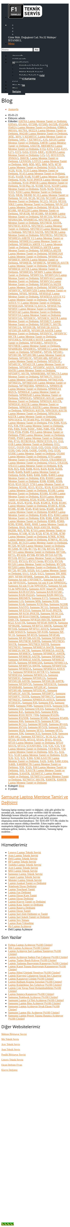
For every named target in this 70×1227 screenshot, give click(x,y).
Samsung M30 (32, 601)
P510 (11, 432)
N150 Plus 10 (26, 185)
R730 (46, 533)
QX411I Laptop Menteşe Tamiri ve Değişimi (32, 465)
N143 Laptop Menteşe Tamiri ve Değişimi (42, 173)
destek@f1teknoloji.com (36, 1132)
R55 (50, 515)
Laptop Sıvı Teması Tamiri (29, 1203)
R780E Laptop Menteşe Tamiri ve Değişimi (36, 538)
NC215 (44, 201)
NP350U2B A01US (48, 327)
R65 (20, 530)
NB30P (27, 195)
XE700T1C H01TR (33, 779)
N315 (11, 192)
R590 (11, 524)
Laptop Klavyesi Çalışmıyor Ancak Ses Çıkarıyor (34, 975)
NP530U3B (14, 355)
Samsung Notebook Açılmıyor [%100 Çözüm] (33, 997)
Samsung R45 (32, 711)
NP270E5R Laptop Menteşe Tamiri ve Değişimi (36, 234)
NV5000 (45, 419)
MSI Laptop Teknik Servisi (22, 870)
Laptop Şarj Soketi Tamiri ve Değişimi (28, 917)
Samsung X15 (32, 733)
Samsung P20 (29, 702)
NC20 (31, 198)
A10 (45, 139)
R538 (62, 505)
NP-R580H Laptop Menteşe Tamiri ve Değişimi (36, 215)
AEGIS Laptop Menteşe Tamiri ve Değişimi (36, 141)
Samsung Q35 (15, 708)
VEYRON (54, 748)
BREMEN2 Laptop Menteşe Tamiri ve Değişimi (35, 147)
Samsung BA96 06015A (49, 595)
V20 (50, 745)
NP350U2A (14, 327)
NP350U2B (29, 327)
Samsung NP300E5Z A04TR (24, 659)
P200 (56, 422)
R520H (50, 499)
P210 (63, 422)
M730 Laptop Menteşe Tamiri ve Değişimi (34, 166)
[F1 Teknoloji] (25, 16)
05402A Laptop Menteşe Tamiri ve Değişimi (32, 127)
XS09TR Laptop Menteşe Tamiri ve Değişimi (37, 781)
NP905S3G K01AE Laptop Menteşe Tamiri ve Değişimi (35, 400)
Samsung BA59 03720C (49, 592)
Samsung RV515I (37, 727)
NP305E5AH (15, 305)
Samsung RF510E (38, 724)
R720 (39, 533)
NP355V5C (50, 342)
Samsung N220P (58, 604)
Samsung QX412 (54, 708)
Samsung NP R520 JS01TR (35, 619)
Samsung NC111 (39, 607)
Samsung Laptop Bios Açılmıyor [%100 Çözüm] (34, 1003)
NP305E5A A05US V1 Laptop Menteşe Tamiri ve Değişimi (34, 301)
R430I (58, 468)
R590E (19, 524)
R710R (23, 533)
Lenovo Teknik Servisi (12, 1059)
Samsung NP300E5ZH (29, 662)
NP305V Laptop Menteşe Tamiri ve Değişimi (32, 308)
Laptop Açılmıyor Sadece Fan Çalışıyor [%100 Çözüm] (38, 957)
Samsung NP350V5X (20, 684)
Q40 (18, 450)
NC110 (23, 198)
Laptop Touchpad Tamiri (21, 889)
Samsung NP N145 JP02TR (46, 610)
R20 (10, 468)
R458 (22, 475)
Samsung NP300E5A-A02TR (47, 650)
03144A (22, 124)
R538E (12, 508)
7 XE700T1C (34, 139)
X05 (50, 751)
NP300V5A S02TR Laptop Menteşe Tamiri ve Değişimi (34, 286)
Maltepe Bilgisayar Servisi (14, 1034)
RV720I (21, 570)
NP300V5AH (55, 287)
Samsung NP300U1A (55, 662)
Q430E (33, 450)
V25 (56, 745)
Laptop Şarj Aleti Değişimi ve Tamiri (28, 914)
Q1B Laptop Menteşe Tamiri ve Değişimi (30, 444)
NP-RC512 (59, 216)
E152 (43, 148)
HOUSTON (57, 155)
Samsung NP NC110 (51, 613)
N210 (47, 185)
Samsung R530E (39, 718)
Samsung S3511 (57, 727)
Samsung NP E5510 (19, 610)
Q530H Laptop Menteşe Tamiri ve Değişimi (36, 455)
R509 (59, 481)
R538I (20, 508)
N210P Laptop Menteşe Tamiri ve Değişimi (37, 187)
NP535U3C (54, 361)
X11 (10, 755)
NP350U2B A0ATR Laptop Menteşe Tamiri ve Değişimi (35, 332)
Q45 (50, 450)
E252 (57, 148)
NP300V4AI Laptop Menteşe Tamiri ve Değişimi (35, 280)
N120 (11, 170)
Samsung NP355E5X (44, 684)
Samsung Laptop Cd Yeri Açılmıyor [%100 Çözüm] (36, 1000)
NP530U (58, 352)
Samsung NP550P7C (42, 693)
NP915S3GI (15, 419)
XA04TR (24, 773)
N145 (11, 176)
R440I (18, 472)
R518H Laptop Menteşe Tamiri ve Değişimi (36, 495)
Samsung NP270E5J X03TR (33, 644)
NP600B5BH (37, 373)
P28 (16, 425)
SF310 (11, 739)
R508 (43, 481)
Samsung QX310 (34, 708)
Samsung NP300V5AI (53, 665)
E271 (11, 152)
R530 (55, 502)
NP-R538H (37, 213)
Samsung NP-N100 (37, 632)
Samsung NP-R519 (26, 635)
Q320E (63, 447)
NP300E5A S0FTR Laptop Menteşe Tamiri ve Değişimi (34, 249)
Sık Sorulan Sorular (25, 1099)
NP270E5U (46, 235)
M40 (25, 164)
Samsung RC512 (17, 724)
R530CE (53, 505)
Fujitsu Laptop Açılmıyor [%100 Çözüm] (30, 944)
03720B (33, 124)
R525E (28, 502)
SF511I (21, 745)
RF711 (11, 555)
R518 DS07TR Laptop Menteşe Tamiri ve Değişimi (38, 489)
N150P (39, 185)
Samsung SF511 (53, 730)
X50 (21, 767)
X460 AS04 (61, 761)
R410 (36, 468)
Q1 (55, 441)
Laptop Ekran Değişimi (20, 898)
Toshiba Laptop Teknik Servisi (24, 864)
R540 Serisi (39, 508)
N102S (52, 167)
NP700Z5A (14, 382)
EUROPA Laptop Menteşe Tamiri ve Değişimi (36, 154)
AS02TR (35, 145)
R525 (20, 502)
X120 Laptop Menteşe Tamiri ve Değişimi (36, 755)
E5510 (33, 152)
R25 (16, 468)
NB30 (19, 195)
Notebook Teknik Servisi (28, 1179)
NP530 (47, 352)
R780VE (53, 539)
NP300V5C (14, 290)
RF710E (60, 552)
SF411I (57, 739)
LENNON (25, 161)
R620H (12, 530)
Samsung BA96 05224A (21, 595)
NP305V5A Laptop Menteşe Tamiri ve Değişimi (34, 315)
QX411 (52, 462)
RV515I (49, 561)
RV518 (58, 561)
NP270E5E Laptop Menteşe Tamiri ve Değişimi (33, 221)
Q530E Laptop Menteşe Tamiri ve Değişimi (31, 453)
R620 (29, 527)
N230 (50, 188)
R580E (52, 521)
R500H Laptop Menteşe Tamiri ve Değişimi (35, 480)
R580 (49, 518)
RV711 (61, 567)
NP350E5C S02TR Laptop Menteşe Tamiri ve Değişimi (37, 320)
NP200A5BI (15, 219)
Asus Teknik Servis (10, 1049)
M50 (31, 164)
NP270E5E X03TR (50, 222)
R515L (39, 487)
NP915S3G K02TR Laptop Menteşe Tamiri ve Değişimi (34, 415)
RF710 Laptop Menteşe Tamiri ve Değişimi (31, 552)
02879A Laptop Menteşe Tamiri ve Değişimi (42, 121)
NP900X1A (41, 385)
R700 (26, 530)
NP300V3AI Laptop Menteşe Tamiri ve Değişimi (37, 277)
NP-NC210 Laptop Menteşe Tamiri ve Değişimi (38, 206)
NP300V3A (36, 275)
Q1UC (11, 447)
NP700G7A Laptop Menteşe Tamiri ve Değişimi (38, 375)
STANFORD (34, 745)
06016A (12, 130)
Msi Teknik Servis (10, 1039)
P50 (52, 428)
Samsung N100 (50, 601)
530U (22, 139)
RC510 (63, 539)
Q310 (48, 447)
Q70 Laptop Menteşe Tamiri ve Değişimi (34, 458)
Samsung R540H (58, 718)
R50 (42, 478)
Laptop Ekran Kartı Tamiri (22, 895)
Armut (25, 1163)
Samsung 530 (57, 576)
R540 (28, 508)
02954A (12, 124)
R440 (11, 472)
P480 (46, 428)
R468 (37, 475)
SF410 (39, 739)
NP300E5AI (55, 256)
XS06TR (50, 779)
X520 (28, 767)
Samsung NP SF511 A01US (33, 628)
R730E (54, 533)
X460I (11, 764)
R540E (50, 508)
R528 (36, 502)
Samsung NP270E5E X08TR (24, 641)
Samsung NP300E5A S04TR (38, 647)
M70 (50, 164)
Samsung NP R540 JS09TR (42, 622)
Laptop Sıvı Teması (18, 920)
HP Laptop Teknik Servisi (22, 861)
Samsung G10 (15, 601)
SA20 (33, 573)
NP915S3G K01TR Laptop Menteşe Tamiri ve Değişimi (37, 412)
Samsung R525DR (18, 718)
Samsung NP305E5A (19, 668)
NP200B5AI (30, 219)
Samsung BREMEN (19, 598)
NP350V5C (46, 333)
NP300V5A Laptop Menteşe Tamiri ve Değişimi (34, 283)
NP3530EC (36, 342)
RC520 (12, 545)
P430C (31, 428)
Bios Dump (21, 1102)
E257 (64, 148)
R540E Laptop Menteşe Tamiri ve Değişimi (35, 510)
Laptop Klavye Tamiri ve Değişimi (27, 901)
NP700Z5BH (26, 385)
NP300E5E (25, 262)
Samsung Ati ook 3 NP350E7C (25, 579)
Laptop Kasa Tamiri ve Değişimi (25, 904)
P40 (10, 428)
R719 (31, 533)
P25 (10, 425)
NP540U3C (14, 364)
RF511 (59, 548)
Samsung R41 (15, 711)
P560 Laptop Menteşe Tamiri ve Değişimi (41, 435)
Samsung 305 (41, 576)
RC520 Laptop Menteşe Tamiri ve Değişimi (40, 545)
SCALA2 (51, 736)
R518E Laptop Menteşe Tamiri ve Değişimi (36, 492)
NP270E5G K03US (19, 225)
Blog (21, 785)
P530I (25, 432)
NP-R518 (53, 207)
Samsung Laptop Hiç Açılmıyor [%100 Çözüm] (33, 1012)
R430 (51, 468)
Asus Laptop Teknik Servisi (23, 855)
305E (11, 136)
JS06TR (24, 158)
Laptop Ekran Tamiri (19, 910)
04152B (53, 124)
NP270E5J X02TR (32, 232)
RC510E (13, 542)
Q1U (56, 444)
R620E (55, 527)
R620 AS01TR (42, 527)
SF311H (21, 739)
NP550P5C (25, 367)
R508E (51, 481)
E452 (25, 152)
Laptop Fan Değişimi (19, 892)
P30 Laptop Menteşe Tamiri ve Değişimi (41, 425)
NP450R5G (29, 348)
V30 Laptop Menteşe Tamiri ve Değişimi (36, 747)
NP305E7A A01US (35, 305)
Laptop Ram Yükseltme (21, 923)
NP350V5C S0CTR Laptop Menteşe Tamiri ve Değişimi (37, 335)
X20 (10, 758)
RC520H (13, 548)
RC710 (32, 548)
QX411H (62, 462)
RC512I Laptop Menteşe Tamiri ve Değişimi (43, 542)
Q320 (55, 447)
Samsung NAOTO (18, 607)
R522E (12, 502)
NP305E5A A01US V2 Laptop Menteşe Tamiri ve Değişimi (36, 298)
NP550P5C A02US (43, 367)
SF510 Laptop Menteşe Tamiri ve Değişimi (31, 742)
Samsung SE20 (16, 730)
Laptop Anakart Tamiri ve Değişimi (27, 883)
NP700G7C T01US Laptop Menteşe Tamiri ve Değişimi (34, 378)
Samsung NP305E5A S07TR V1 (31, 672)
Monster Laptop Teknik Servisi (24, 880)
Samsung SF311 (34, 730)
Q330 (11, 450)
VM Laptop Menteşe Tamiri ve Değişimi (37, 750)
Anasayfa (13, 109)
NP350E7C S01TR (50, 324)
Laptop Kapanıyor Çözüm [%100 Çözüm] (31, 978)
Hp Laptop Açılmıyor (19, 926)
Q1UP (20, 447)
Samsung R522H (49, 715)
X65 (21, 770)
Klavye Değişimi (9, 1070)
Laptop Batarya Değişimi (21, 907)
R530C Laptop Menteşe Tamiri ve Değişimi (37, 504)
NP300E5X (39, 262)
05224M (63, 124)
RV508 (31, 555)
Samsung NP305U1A (35, 675)
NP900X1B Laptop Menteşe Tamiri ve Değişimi (35, 387)
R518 (47, 487)
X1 (56, 751)
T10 (44, 745)
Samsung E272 (57, 598)
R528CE (45, 502)
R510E (23, 487)
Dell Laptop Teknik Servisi (22, 858)
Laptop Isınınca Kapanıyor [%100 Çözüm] (31, 994)
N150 (22, 179)
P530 (18, 432)
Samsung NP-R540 (48, 635)
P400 (16, 428)
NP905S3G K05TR (33, 410)
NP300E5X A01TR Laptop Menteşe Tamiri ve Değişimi (38, 264)
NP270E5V (60, 235)
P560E (11, 438)
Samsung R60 (15, 721)
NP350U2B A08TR (19, 330)
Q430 (25, 450)
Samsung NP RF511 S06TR (36, 625)
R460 (29, 475)
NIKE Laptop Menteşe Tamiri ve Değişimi (31, 204)
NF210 (53, 201)
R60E (27, 524)
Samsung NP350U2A (34, 678)
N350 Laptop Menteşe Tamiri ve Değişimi (38, 192)
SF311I (31, 739)
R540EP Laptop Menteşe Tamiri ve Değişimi (36, 514)
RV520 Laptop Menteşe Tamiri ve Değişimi (31, 564)
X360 (30, 758)
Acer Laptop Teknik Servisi (23, 867)
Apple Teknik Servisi (26, 1182)
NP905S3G (25, 398)
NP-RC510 (46, 216)
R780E (52, 536)
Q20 (27, 447)
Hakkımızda (21, 1096)
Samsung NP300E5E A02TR (24, 656)
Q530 (57, 450)
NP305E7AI (54, 305)
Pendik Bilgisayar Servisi (13, 1054)
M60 (44, 164)
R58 (42, 518)
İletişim (16, 91)
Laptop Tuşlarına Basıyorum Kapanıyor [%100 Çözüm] (38, 963)
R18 (60, 465)
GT (47, 155)
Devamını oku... (10, 837)
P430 (23, 428)
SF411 (48, 739)
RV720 (12, 570)
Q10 (60, 441)
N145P (19, 176)
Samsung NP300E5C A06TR (49, 653)
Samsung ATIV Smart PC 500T (46, 588)
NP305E (33, 293)
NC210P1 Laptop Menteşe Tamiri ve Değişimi (36, 200)
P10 (50, 422)
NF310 (62, 201)
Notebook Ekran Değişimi (22, 886)
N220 (43, 188)
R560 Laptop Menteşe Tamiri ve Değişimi (38, 517)
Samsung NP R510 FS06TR (23, 616)
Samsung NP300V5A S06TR (24, 665)
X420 (43, 761)
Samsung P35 (45, 702)
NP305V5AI (15, 318)
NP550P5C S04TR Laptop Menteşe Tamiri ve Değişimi (38, 369)
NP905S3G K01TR (50, 401)
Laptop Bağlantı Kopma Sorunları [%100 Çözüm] (35, 981)
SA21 (41, 573)
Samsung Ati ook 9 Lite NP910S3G (27, 585)
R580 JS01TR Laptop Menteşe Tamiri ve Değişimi (38, 520)
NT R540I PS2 (31, 419)
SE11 (60, 736)
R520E (41, 499)
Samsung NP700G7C (42, 696)
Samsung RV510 (17, 727)
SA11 (25, 573)
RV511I (23, 561)
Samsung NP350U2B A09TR (47, 681)
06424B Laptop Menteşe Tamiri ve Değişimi (43, 133)
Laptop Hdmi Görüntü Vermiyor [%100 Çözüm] (34, 972)
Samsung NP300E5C (19, 653)
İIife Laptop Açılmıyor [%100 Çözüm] (28, 948)
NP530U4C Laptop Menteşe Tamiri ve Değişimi (35, 360)
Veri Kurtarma (27, 78)
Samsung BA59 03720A (21, 592)
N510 (11, 195)
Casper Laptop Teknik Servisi (24, 877)
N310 (58, 188)
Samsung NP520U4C (35, 687)
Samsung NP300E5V (52, 656)
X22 (16, 758)
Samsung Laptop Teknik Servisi (25, 874)
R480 (44, 475)
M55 (37, 164)
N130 (19, 170)
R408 (29, 468)
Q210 (34, 447)
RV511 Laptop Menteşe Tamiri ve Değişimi (41, 558)
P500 (59, 428)
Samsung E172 (40, 598)
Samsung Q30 (60, 705)
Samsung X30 (49, 733)
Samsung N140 (16, 604)
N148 (27, 176)
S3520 (30, 570)
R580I (60, 521)
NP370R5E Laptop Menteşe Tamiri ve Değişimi (34, 345)
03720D (43, 124)
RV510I (12, 558)
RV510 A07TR (53, 555)
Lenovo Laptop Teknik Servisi (24, 852)
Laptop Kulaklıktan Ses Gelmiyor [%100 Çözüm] (35, 984)
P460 (39, 428)
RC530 (23, 548)
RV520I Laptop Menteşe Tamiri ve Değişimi (32, 567)
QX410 (44, 459)
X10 (61, 751)
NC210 (40, 198)
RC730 (42, 548)
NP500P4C (36, 352)
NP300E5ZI (25, 272)
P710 (16, 441)
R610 (22, 527)
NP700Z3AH (55, 379)
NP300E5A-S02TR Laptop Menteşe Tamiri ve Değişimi (34, 252)
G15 (42, 155)
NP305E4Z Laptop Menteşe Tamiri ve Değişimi (34, 295)
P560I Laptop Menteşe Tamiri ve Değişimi (40, 438)
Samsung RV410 (58, 724)
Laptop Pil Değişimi (26, 1194)
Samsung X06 (15, 733)
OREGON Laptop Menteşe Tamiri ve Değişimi (35, 421)
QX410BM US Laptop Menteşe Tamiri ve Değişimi (37, 461)
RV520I (61, 564)
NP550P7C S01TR (18, 373)
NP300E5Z (54, 265)
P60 (10, 441)
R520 (33, 499)
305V (18, 136)
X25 (22, 758)
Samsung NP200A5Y (53, 638)
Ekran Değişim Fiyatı (11, 1065)
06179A (22, 130)
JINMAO (13, 158)
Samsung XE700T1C (32, 736)
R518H (44, 493)
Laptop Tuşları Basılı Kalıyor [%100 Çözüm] (32, 960)
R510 (11, 484)
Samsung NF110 (58, 607)
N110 (60, 167)
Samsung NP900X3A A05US (38, 699)
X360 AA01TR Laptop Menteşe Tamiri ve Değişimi (33, 760)
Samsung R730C (50, 721)
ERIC (41, 152)
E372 (18, 152)
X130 (64, 755)
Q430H (42, 450)
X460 (50, 761)
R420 (44, 468)
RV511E (13, 561)
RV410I (21, 555)
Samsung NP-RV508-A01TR (24, 638)
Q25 (40, 447)
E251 (50, 148)
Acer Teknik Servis (10, 1044)
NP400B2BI (15, 348)
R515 (31, 487)
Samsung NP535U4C (34, 690)
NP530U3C (25, 358)
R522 (59, 499)
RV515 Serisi (36, 561)
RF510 (50, 548)
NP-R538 (24, 213)
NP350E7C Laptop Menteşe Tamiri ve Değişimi (34, 323)
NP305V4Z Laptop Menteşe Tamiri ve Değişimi (34, 312)
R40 (22, 468)
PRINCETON (44, 441)
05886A (61, 127)
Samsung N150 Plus (37, 604)
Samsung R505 (49, 711)
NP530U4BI (40, 358)
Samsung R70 (32, 721)
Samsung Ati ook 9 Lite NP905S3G (47, 582)
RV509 (40, 555)
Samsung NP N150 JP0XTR (23, 613)
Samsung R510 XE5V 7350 (23, 715)
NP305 (23, 293)
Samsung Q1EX (42, 705)
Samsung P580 (24, 705)
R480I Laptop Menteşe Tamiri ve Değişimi (36, 477)
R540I (43, 515)
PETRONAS (28, 441)
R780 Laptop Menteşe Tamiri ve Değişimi (36, 535)
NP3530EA (14, 339)
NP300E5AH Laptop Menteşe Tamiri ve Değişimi (35, 255)
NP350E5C (29, 318)
